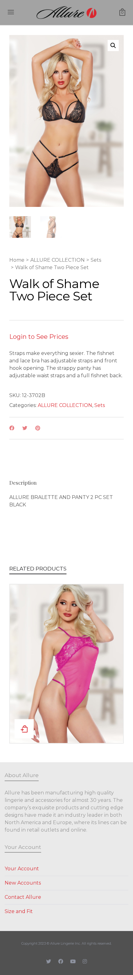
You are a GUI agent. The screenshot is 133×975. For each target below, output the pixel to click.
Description (23, 482)
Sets (96, 260)
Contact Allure (23, 897)
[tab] (23, 482)
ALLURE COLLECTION (57, 260)
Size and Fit (19, 911)
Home (16, 260)
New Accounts (23, 883)
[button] (113, 45)
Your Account (22, 869)
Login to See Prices (38, 336)
